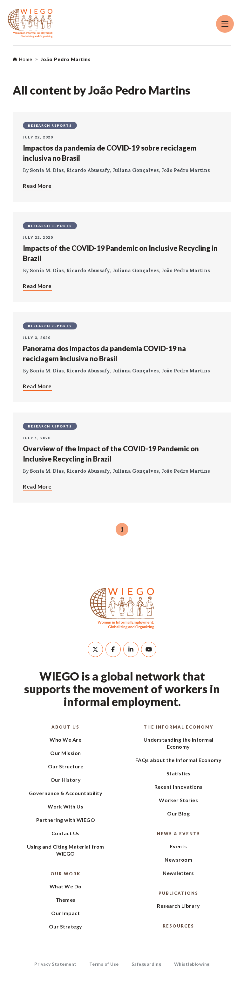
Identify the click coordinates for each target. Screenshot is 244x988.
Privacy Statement (55, 964)
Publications (178, 893)
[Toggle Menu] (225, 24)
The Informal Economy (178, 727)
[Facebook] (113, 649)
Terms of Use (104, 964)
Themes (66, 900)
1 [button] (122, 529)
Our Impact (65, 913)
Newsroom (178, 860)
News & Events (178, 833)
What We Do (66, 886)
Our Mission (65, 753)
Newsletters (178, 873)
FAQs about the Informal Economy (178, 760)
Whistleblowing (192, 964)
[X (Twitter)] (95, 649)
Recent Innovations (178, 787)
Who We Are (65, 740)
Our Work (65, 873)
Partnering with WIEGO (65, 820)
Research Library (178, 906)
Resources (178, 925)
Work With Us (65, 806)
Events (178, 846)
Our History (66, 780)
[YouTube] (148, 649)
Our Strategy (65, 926)
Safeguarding (146, 964)
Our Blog (178, 813)
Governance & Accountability (66, 793)
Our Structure (66, 766)
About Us (65, 727)
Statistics (178, 773)
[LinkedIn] (131, 649)
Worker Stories (178, 800)
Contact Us (65, 833)
